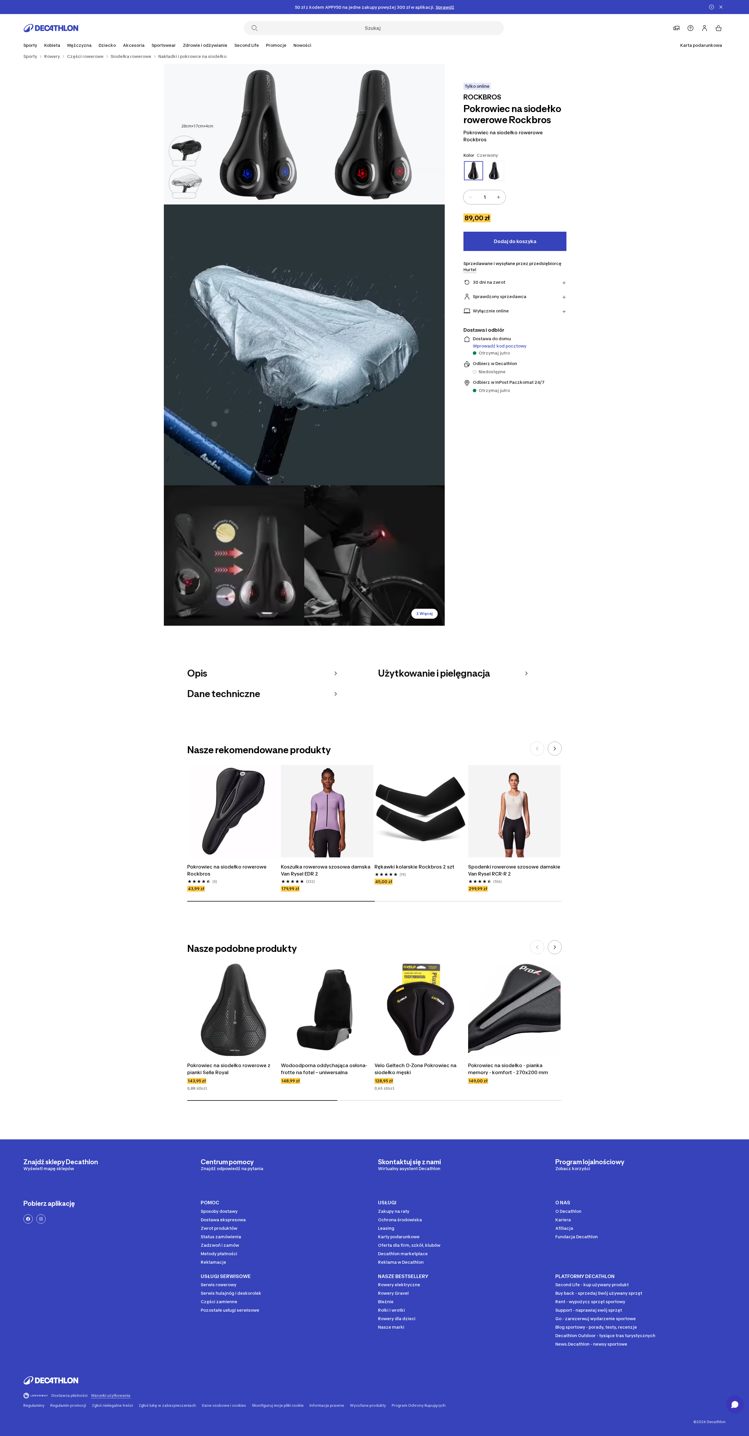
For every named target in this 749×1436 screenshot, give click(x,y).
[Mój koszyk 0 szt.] (719, 28)
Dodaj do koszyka (515, 241)
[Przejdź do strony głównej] (50, 28)
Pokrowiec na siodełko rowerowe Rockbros (227, 870)
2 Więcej (424, 613)
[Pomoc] (690, 28)
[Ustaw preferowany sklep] (676, 28)
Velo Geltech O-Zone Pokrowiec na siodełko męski (416, 1068)
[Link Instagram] (41, 1219)
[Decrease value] (470, 197)
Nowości (302, 45)
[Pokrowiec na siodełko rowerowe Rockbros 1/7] (374, 134)
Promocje (276, 45)
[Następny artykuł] (555, 749)
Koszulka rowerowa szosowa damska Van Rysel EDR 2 (326, 870)
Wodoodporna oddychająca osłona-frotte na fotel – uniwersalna (324, 1068)
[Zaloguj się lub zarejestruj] (705, 28)
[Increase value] (499, 197)
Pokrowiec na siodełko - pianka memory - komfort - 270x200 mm (508, 1068)
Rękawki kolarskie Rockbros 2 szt (414, 867)
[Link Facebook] (28, 1219)
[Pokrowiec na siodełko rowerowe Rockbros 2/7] (234, 134)
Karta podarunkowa (701, 45)
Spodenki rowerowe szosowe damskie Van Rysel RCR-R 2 (514, 870)
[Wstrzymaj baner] (711, 7)
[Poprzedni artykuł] (537, 749)
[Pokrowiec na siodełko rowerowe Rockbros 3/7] (304, 344)
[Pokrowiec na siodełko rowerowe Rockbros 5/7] (374, 555)
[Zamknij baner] (721, 7)
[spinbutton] (484, 197)
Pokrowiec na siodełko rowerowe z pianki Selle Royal (229, 1068)
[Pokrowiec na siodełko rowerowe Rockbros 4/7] (234, 555)
